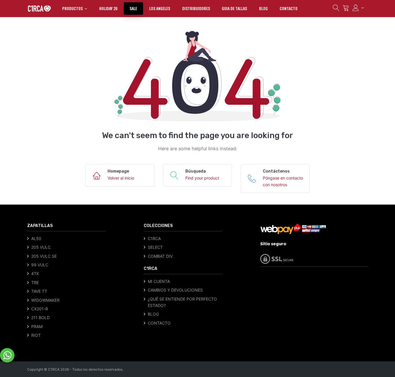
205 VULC (41, 247)
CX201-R (39, 308)
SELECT (155, 247)
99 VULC (39, 264)
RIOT (36, 335)
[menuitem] (108, 8)
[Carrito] (346, 9)
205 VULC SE (44, 256)
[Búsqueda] (336, 9)
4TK (35, 273)
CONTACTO (159, 323)
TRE (35, 282)
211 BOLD (40, 317)
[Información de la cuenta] (358, 8)
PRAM (37, 326)
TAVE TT (39, 291)
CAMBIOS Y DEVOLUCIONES (175, 290)
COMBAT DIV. (160, 256)
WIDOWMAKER (45, 300)
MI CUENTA (159, 281)
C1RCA (154, 238)
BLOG (153, 314)
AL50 (36, 238)
